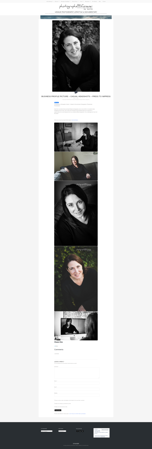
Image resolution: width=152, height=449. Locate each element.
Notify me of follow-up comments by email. (63, 403)
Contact (104, 1)
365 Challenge (49, 1)
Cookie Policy (103, 436)
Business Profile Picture (67, 99)
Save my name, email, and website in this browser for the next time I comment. (70, 400)
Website (55, 393)
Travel (81, 1)
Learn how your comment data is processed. (77, 413)
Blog (100, 1)
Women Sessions (86, 99)
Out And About (75, 120)
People (81, 99)
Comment (56, 366)
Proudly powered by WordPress (69, 445)
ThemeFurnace (85, 445)
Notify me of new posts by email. (61, 406)
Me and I (56, 1)
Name (55, 381)
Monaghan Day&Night (65, 1)
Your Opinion (94, 1)
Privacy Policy (74, 1)
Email (55, 387)
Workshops (87, 1)
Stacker (76, 443)
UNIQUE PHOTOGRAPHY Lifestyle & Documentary (76, 12)
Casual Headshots (75, 99)
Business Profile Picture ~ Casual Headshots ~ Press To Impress (76, 96)
